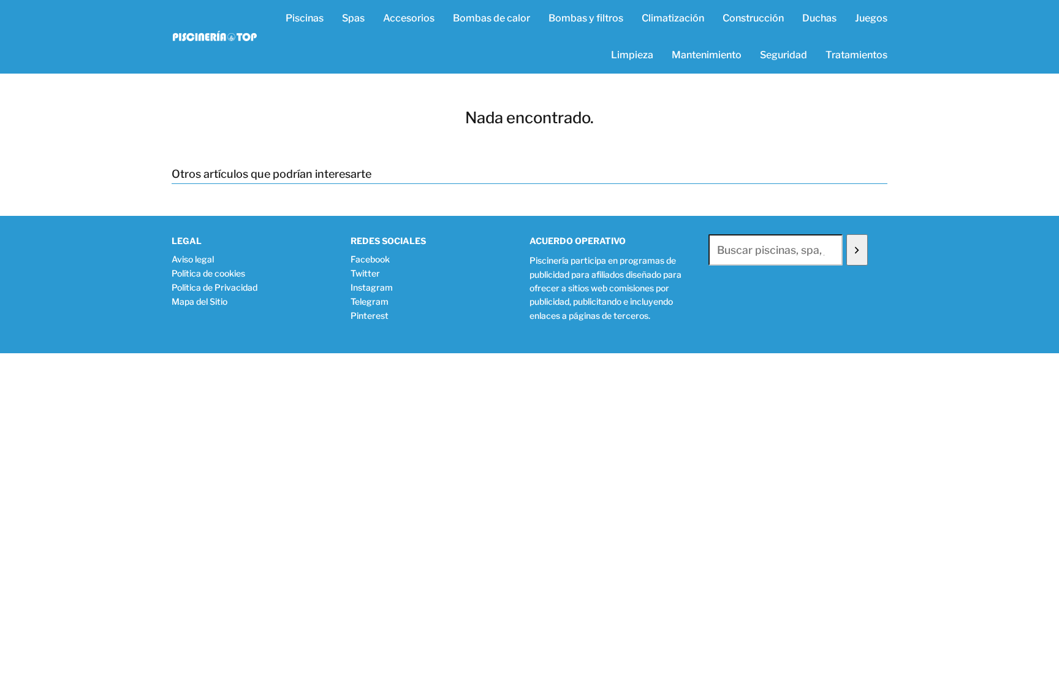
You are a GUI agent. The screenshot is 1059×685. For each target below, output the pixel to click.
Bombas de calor (491, 18)
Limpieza (632, 55)
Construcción (753, 18)
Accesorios (409, 18)
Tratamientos (856, 55)
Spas (353, 18)
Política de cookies (208, 273)
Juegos (871, 18)
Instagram (372, 287)
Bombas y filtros (585, 18)
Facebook (370, 259)
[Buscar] (857, 250)
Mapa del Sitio (199, 301)
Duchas (819, 18)
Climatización (673, 18)
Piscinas (305, 18)
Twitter (365, 273)
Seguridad (783, 55)
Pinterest (370, 315)
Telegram (370, 301)
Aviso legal (193, 259)
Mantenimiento (707, 55)
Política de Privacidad (214, 287)
